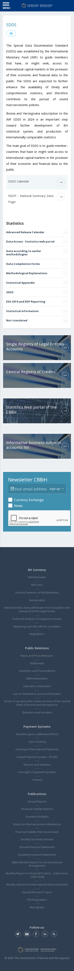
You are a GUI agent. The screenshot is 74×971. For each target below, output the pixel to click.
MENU (6, 8)
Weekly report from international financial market (37, 884)
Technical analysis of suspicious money (37, 619)
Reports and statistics (37, 764)
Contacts (37, 780)
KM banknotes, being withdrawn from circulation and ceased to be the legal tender (37, 609)
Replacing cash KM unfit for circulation (37, 626)
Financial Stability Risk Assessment (37, 832)
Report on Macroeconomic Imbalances (37, 824)
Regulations (37, 634)
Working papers (37, 899)
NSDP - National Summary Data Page (30, 199)
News (18, 505)
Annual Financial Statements (37, 847)
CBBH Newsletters (37, 678)
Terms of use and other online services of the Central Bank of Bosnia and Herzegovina (37, 703)
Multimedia (37, 663)
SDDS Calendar (18, 181)
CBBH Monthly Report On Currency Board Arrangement (37, 864)
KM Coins (37, 585)
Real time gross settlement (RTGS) (37, 734)
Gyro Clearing (37, 741)
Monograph (37, 907)
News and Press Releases (37, 655)
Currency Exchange (29, 500)
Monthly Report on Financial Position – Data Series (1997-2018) (37, 875)
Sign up (55, 489)
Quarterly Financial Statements (37, 854)
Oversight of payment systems (37, 772)
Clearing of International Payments (37, 749)
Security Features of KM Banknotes (37, 592)
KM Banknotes (37, 577)
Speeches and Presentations (37, 671)
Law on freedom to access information (37, 694)
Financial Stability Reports (37, 809)
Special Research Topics (37, 892)
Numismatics (37, 600)
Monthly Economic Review (37, 839)
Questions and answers (37, 712)
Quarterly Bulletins (37, 816)
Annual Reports (37, 801)
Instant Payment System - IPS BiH (37, 757)
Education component (37, 686)
